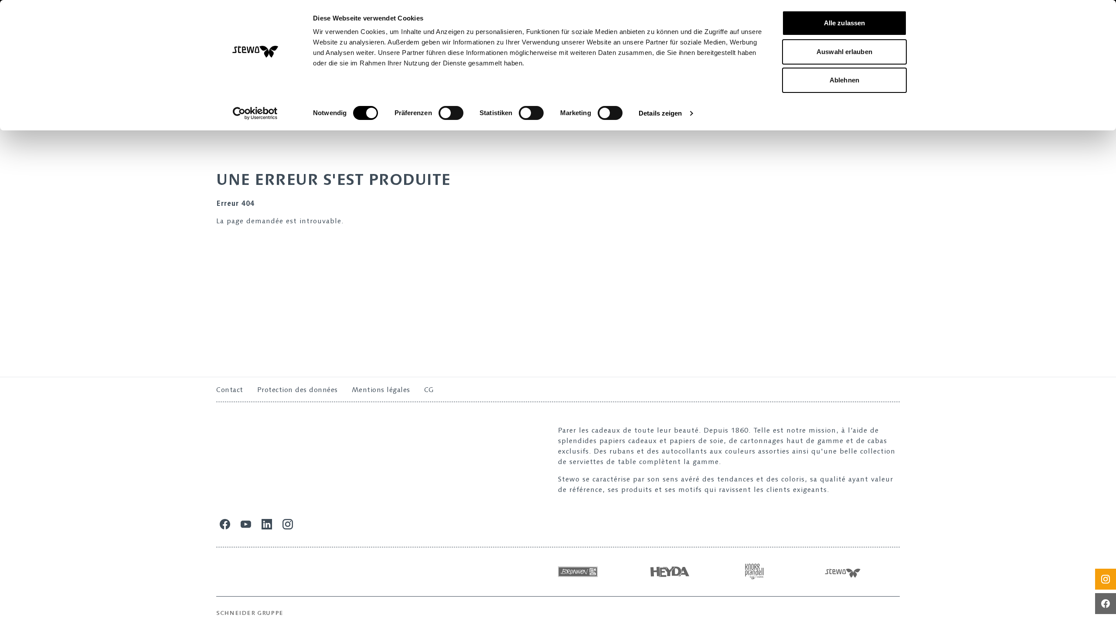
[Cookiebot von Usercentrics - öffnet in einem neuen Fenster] (255, 113)
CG (429, 389)
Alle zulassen (844, 23)
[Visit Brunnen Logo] (595, 571)
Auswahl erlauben (844, 51)
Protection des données (297, 389)
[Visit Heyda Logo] (686, 571)
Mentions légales (381, 389)
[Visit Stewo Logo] (862, 571)
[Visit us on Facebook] (1105, 603)
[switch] (451, 113)
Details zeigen (660, 113)
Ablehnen (844, 80)
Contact (229, 389)
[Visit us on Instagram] (1105, 579)
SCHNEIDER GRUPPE (249, 612)
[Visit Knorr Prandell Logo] (777, 571)
